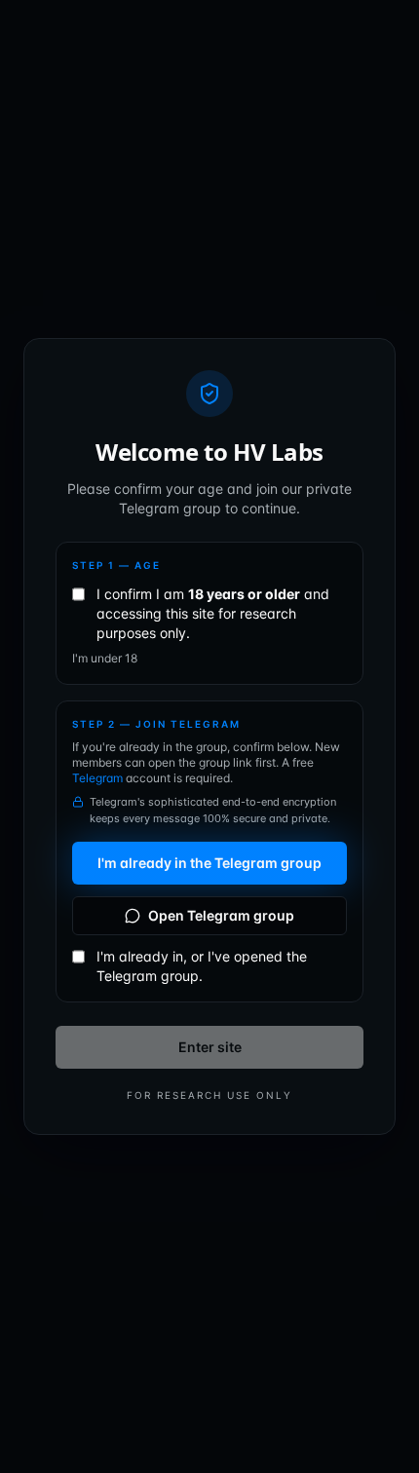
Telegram (99, 778)
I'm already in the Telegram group (209, 862)
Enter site (210, 1047)
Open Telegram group (221, 915)
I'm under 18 (104, 658)
